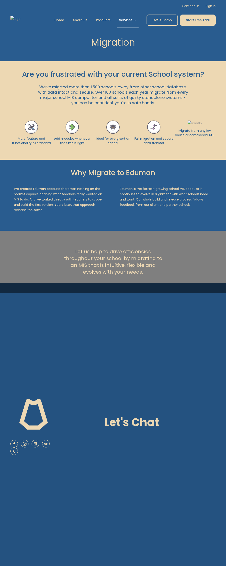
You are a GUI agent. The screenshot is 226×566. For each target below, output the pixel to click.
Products (103, 20)
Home (59, 20)
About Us (80, 20)
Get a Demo (162, 20)
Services (126, 20)
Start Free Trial (198, 20)
